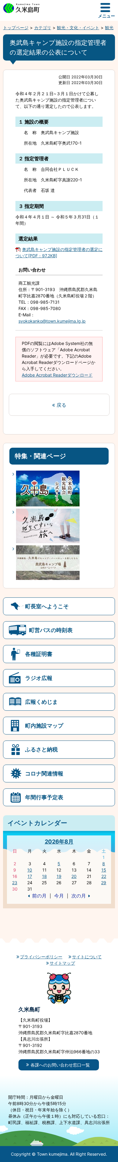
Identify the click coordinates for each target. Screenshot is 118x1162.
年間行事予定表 (44, 797)
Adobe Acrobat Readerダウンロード (57, 374)
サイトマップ (62, 963)
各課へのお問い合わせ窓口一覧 (60, 1064)
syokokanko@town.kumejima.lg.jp (52, 321)
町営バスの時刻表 (51, 630)
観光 (109, 27)
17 (30, 876)
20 (74, 876)
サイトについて (87, 956)
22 (103, 876)
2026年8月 (59, 841)
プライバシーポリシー (41, 956)
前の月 (39, 896)
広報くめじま (41, 701)
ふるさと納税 (41, 749)
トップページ (15, 27)
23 (14, 882)
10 (29, 869)
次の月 (78, 896)
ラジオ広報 (38, 678)
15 (103, 869)
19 (59, 876)
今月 (59, 896)
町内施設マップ (44, 725)
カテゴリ (42, 27)
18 (44, 876)
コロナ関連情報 (44, 773)
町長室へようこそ (47, 606)
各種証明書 (38, 653)
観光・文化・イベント (78, 27)
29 (103, 882)
